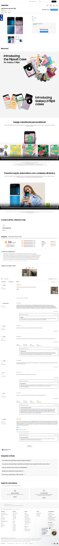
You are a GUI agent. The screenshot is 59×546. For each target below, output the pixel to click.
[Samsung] (4, 5)
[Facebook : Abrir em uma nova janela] (54, 543)
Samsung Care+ (3, 518)
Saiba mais (3, 230)
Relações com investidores (51, 529)
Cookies (20, 543)
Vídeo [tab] (32, 267)
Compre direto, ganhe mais (4, 514)
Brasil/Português (3, 543)
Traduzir (17, 289)
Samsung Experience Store (4, 521)
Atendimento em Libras (28, 529)
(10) (35, 242)
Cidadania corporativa (51, 518)
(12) (35, 246)
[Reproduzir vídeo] (29, 68)
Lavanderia (14, 526)
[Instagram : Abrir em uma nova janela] (55, 543)
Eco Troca (2, 522)
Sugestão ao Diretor (27, 530)
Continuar (54, 1)
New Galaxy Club (3, 525)
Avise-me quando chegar (54, 9)
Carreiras (49, 528)
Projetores (14, 521)
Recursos (2, 12)
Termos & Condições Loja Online (10, 543)
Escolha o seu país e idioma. (32, 1)
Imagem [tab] (29, 267)
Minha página (38, 514)
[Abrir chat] (54, 533)
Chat (25, 525)
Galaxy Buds (14, 518)
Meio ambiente (50, 513)
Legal (23, 543)
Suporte (9, 12)
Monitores (14, 529)
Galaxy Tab (14, 514)
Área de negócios (50, 525)
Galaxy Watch (14, 517)
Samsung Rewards (38, 513)
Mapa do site (26, 543)
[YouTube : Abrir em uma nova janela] (57, 543)
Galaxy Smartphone (15, 513)
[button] (11, 39)
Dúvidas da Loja (26, 517)
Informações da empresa (51, 524)
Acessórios (14, 530)
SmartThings (2, 517)
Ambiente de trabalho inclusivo (52, 517)
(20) (35, 240)
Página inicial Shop (3, 513)
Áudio (13, 522)
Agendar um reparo (27, 521)
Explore (2, 526)
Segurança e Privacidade (51, 514)
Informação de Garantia (28, 518)
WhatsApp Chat (27, 526)
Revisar (6, 12)
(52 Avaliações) (14, 242)
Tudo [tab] (26, 267)
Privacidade (16, 543)
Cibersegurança (31, 543)
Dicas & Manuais (27, 514)
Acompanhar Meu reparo (28, 522)
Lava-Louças (14, 525)
